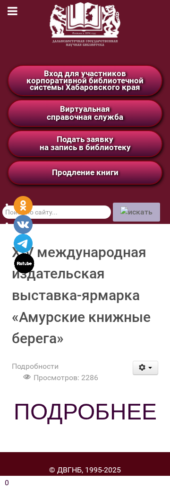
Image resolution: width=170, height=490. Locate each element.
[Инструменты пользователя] (146, 368)
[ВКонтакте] (23, 223)
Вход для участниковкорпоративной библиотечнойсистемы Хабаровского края (85, 80)
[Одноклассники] (23, 204)
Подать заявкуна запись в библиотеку (85, 143)
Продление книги (85, 172)
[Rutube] (24, 262)
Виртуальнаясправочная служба (85, 113)
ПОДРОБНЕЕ (85, 411)
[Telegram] (23, 242)
